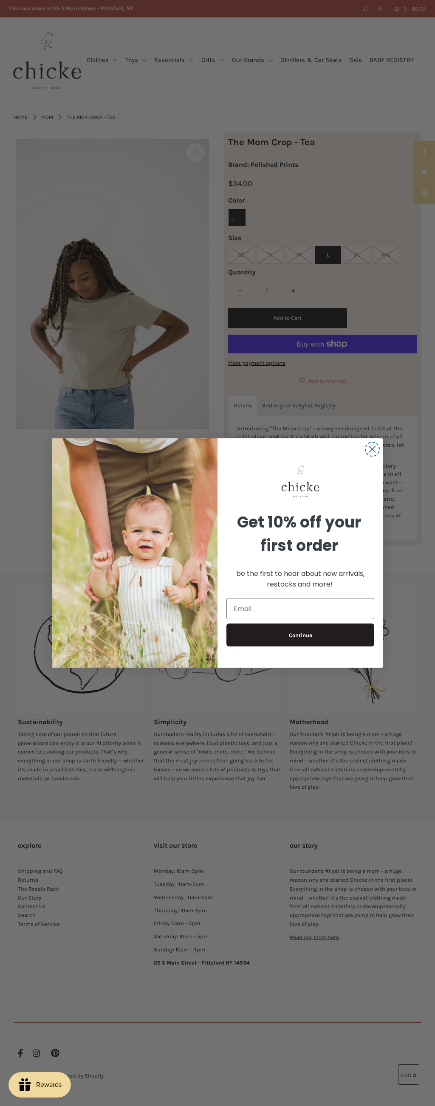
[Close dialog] (372, 449)
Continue (300, 635)
